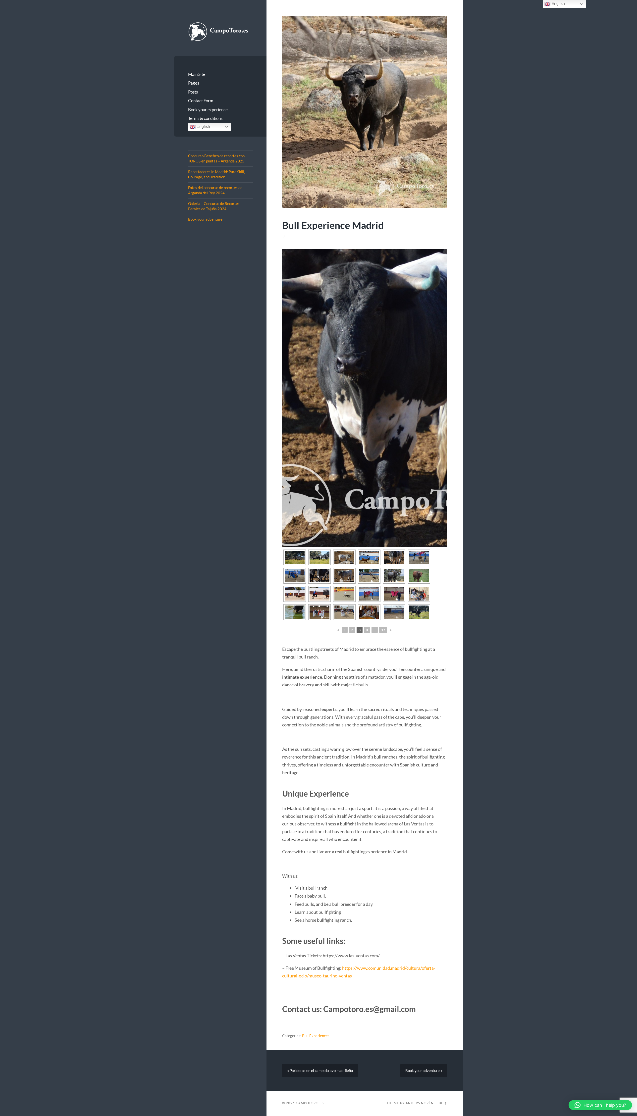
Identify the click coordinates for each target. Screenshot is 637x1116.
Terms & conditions (205, 118)
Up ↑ (443, 1103)
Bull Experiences (315, 1035)
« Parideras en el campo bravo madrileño (320, 1070)
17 (383, 630)
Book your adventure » (423, 1070)
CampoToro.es (310, 1103)
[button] (600, 1105)
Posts (193, 92)
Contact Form (200, 100)
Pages (193, 83)
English (203, 126)
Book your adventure (205, 219)
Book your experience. (208, 109)
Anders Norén (420, 1103)
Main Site (196, 74)
